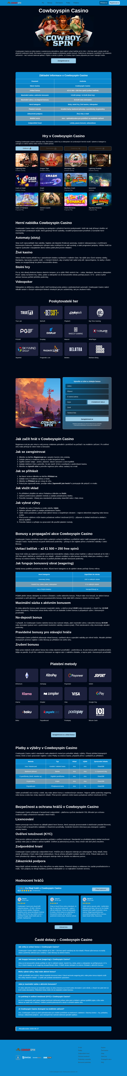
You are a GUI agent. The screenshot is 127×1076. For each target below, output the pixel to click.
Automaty (98, 148)
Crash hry (74, 148)
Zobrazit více (63, 927)
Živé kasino (50, 148)
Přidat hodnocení (101, 889)
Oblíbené (26, 148)
